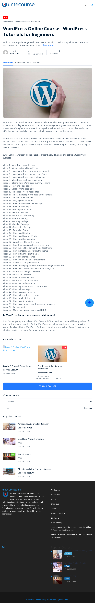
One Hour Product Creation (31, 439)
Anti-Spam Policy (58, 513)
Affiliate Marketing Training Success (34, 469)
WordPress (35, 21)
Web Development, (23, 21)
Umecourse (40, 600)
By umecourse (9, 373)
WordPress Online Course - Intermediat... (50, 367)
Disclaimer (55, 518)
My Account (56, 494)
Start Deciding (24, 454)
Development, (9, 21)
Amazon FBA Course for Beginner (33, 424)
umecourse (15, 53)
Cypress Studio (63, 600)
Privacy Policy (56, 522)
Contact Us (55, 508)
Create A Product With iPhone (17, 366)
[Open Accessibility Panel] (89, 302)
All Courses (55, 490)
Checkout (55, 504)
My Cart (54, 499)
